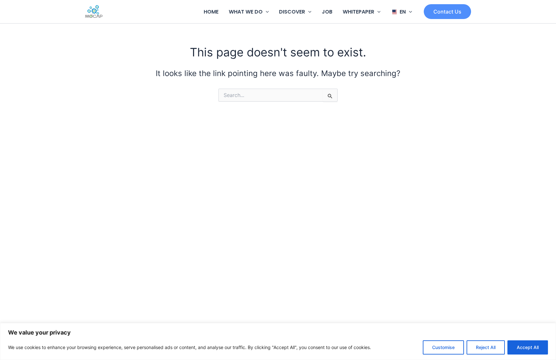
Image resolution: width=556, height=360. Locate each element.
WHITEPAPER (358, 11)
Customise (443, 347)
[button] (266, 11)
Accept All (528, 347)
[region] (278, 341)
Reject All (486, 347)
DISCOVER (292, 11)
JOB (327, 11)
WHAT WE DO (246, 11)
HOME (211, 11)
